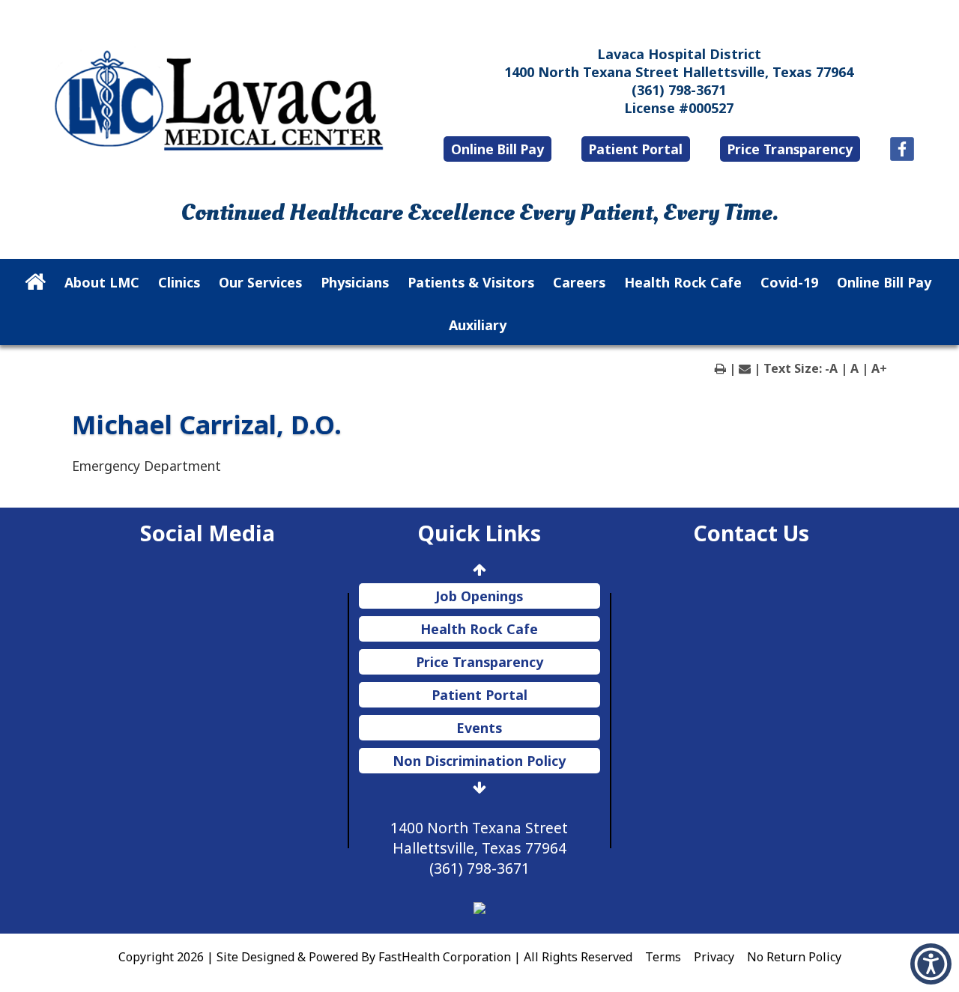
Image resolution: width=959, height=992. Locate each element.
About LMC (101, 282)
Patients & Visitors (471, 282)
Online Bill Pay (497, 149)
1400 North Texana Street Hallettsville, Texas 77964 (678, 72)
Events (479, 728)
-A (831, 368)
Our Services (260, 282)
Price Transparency (790, 149)
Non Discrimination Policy (479, 761)
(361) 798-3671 (679, 90)
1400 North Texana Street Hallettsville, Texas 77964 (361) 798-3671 (479, 848)
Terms (663, 957)
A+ (879, 368)
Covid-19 (789, 282)
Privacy (714, 957)
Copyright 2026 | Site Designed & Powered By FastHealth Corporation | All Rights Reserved (375, 957)
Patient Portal (636, 149)
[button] (931, 964)
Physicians (355, 282)
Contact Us (751, 532)
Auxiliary (477, 325)
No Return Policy (794, 957)
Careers (579, 282)
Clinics (179, 282)
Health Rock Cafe (683, 282)
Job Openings (479, 596)
